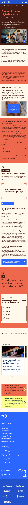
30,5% (8, 308)
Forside (3, 6)
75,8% (8, 314)
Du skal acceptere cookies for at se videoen (14, 108)
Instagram (6, 470)
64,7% (8, 311)
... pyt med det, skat (6, 148)
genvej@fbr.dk (5, 430)
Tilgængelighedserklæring (10, 455)
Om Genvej (5, 447)
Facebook (6, 475)
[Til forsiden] (5, 2)
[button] (12, 376)
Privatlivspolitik (6, 463)
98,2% (8, 318)
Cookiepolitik (5, 459)
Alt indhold (9, 6)
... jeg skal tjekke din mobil (8, 158)
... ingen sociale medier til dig (9, 155)
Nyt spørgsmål (6, 204)
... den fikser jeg (5, 151)
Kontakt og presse (7, 451)
